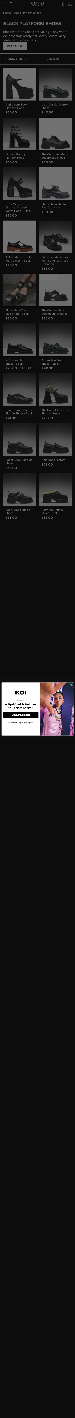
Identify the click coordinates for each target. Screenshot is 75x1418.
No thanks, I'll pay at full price (20, 723)
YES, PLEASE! (21, 715)
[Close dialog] (71, 684)
